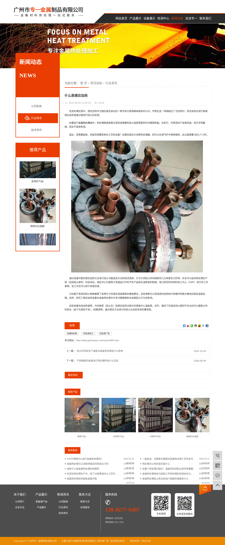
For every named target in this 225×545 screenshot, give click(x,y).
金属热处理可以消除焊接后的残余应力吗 (87, 463)
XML (121, 522)
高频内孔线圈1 (37, 222)
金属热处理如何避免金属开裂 (82, 478)
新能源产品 (41, 501)
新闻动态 (177, 18)
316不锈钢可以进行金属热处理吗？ (85, 458)
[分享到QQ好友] (195, 325)
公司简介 (19, 501)
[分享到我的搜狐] (199, 325)
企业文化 (19, 507)
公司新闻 (36, 106)
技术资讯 (36, 130)
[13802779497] (217, 455)
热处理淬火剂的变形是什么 (156, 463)
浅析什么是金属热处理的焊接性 (83, 468)
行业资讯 (36, 118)
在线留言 (85, 507)
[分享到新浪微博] (188, 325)
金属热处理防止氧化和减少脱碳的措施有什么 (165, 478)
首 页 (83, 83)
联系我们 (205, 18)
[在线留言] (217, 475)
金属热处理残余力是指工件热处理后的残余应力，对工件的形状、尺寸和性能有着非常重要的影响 (176, 473)
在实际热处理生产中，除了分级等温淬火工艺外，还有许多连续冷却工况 (100, 473)
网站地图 (109, 522)
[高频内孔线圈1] (37, 202)
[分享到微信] (192, 325)
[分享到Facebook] (207, 325)
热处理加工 (88, 333)
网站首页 (121, 18)
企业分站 (118, 518)
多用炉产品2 (37, 177)
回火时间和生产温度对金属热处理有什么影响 (100, 351)
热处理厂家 (105, 333)
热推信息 (109, 518)
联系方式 (85, 501)
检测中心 (163, 18)
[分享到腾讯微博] (203, 325)
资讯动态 (96, 83)
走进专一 (191, 18)
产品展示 (135, 18)
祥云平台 (146, 541)
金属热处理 (72, 333)
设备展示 (149, 18)
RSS (116, 522)
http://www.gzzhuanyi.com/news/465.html (97, 340)
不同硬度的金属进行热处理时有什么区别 (97, 360)
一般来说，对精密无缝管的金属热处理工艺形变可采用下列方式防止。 (176, 458)
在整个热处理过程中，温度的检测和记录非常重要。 (168, 468)
